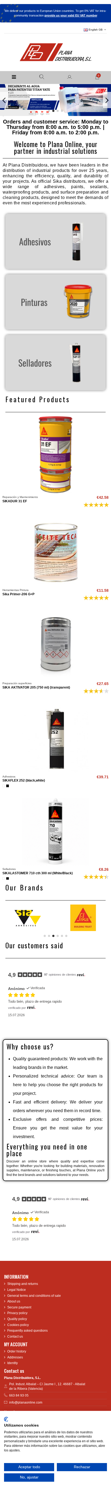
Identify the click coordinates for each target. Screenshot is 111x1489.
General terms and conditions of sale (34, 1296)
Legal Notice (16, 1290)
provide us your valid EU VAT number (70, 15)
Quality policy (17, 1319)
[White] (3, 786)
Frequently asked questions (27, 1330)
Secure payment (19, 1307)
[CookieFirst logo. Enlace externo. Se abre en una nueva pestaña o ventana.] (6, 1419)
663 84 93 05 (19, 1395)
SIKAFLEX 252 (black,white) (23, 780)
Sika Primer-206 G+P (18, 594)
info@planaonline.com (25, 1402)
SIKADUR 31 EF (14, 501)
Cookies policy (18, 1325)
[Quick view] (55, 491)
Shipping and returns (22, 1284)
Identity (12, 1363)
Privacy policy (17, 1313)
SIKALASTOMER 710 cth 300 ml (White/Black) (37, 873)
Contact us (15, 1336)
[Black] (7, 786)
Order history (16, 1351)
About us (13, 1301)
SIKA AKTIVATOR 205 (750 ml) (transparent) (36, 687)
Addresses (15, 1357)
